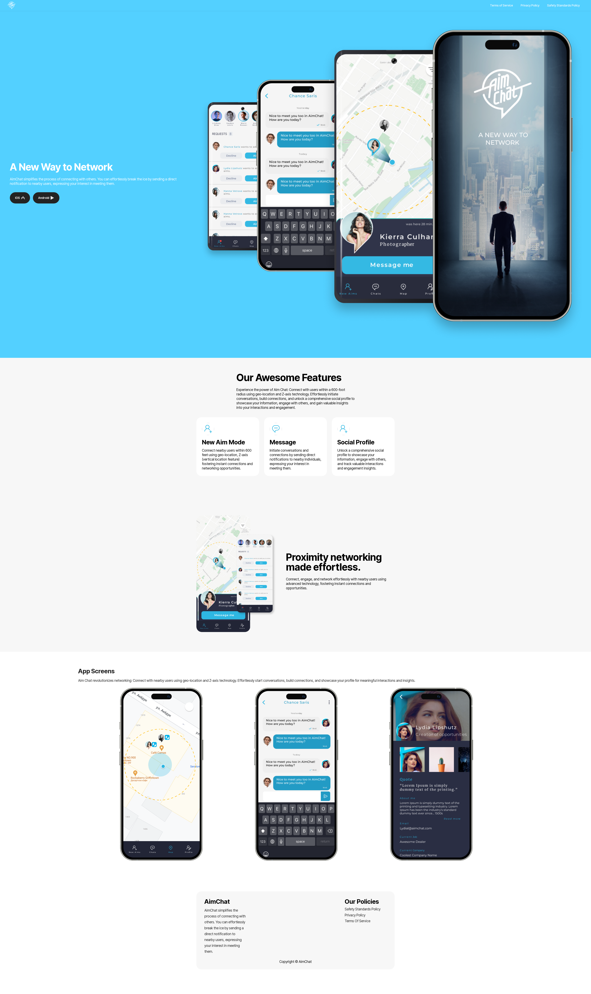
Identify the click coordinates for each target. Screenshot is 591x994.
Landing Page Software (295, 989)
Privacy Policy (530, 5)
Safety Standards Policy (563, 5)
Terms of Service (501, 5)
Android (43, 198)
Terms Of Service (357, 921)
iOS (17, 198)
